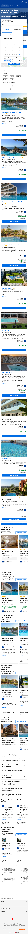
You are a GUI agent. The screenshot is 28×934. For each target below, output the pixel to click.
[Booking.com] (4, 2)
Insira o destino (8, 20)
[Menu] (26, 2)
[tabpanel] (12, 48)
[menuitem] (5, 5)
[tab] (7, 29)
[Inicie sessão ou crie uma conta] (22, 2)
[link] (5, 76)
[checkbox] (19, 41)
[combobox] (14, 21)
